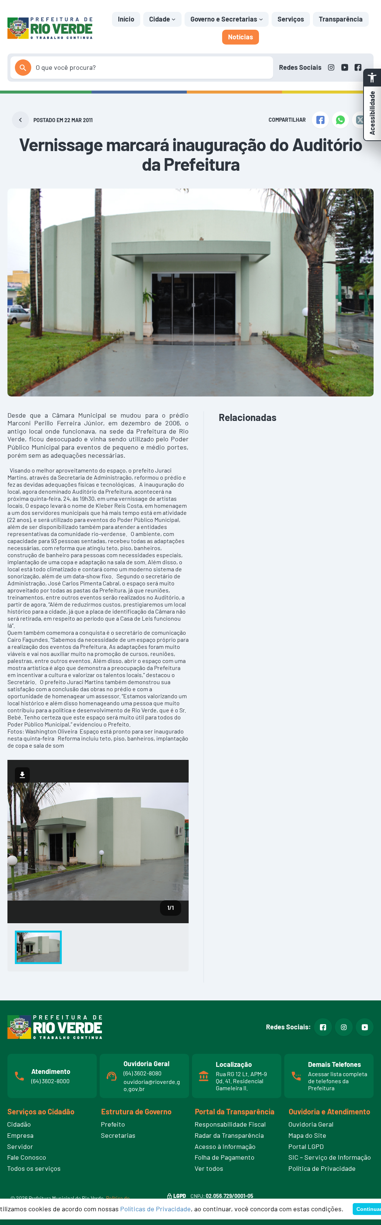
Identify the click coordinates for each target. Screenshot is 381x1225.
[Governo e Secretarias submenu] (261, 19)
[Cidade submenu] (174, 19)
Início (126, 19)
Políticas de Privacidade (155, 1209)
